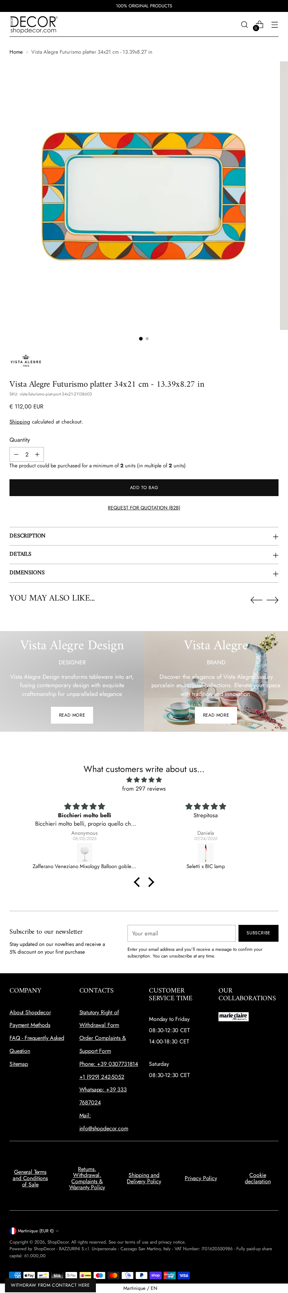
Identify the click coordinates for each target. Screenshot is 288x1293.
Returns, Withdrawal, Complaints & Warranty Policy (87, 1178)
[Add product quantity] (37, 454)
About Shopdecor (30, 1012)
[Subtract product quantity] (16, 454)
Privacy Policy (201, 1178)
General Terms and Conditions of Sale (30, 1178)
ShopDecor (57, 1242)
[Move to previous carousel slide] (256, 600)
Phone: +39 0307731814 (108, 1064)
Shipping (19, 422)
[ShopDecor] (34, 24)
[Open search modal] (244, 24)
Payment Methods (29, 1025)
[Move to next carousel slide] (273, 600)
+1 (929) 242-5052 (101, 1077)
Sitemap (18, 1064)
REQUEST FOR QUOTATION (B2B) (144, 507)
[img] (144, 780)
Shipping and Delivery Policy (144, 1178)
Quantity (19, 439)
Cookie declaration (257, 1178)
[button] (139, 882)
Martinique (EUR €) (36, 1230)
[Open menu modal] (275, 24)
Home (16, 52)
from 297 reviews (144, 788)
